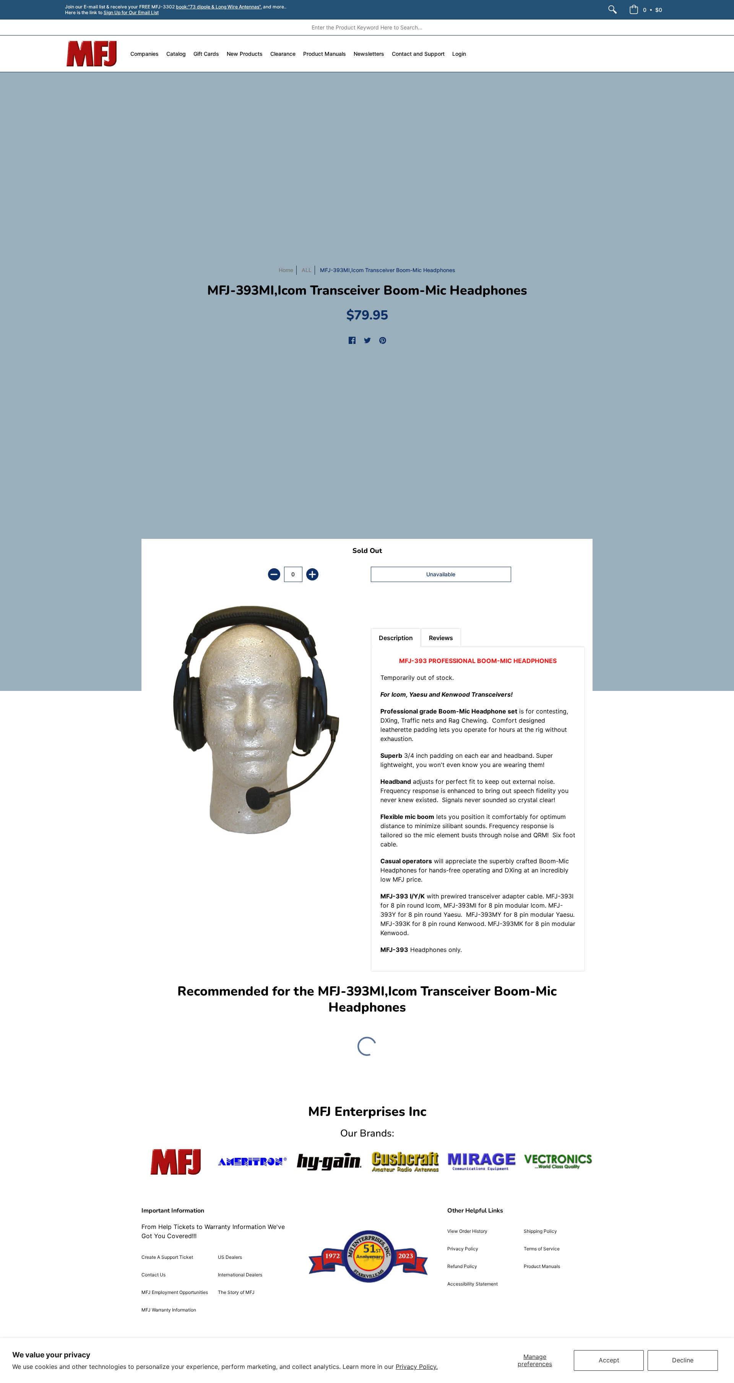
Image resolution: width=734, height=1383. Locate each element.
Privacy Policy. (417, 1366)
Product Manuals (542, 1266)
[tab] (384, 609)
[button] (646, 9)
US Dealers (230, 1257)
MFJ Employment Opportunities (174, 1292)
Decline (682, 1360)
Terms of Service (542, 1249)
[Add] (312, 574)
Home (286, 270)
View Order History (467, 1231)
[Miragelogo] (481, 1162)
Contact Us (153, 1275)
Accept (609, 1360)
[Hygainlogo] (328, 1162)
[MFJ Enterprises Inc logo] (92, 54)
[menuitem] (612, 9)
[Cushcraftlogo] (405, 1162)
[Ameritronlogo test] (252, 1162)
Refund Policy (462, 1266)
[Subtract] (274, 574)
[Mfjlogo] (175, 1162)
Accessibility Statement (472, 1284)
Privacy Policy (462, 1249)
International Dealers (240, 1275)
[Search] (612, 9)
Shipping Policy (540, 1231)
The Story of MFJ (236, 1292)
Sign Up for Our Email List (131, 12)
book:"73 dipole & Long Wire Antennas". (219, 7)
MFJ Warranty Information (168, 1310)
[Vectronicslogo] (558, 1161)
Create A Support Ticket (167, 1257)
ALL (307, 270)
